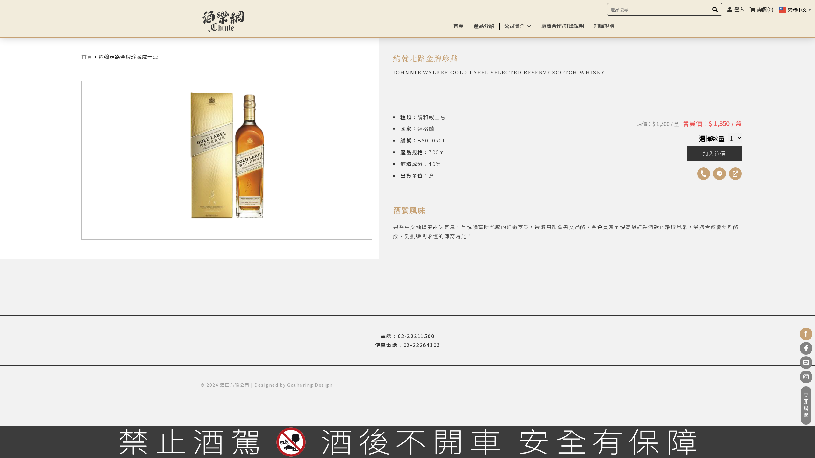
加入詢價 (714, 153)
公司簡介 (514, 26)
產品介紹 (484, 26)
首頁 (458, 26)
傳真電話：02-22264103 (407, 345)
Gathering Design (310, 385)
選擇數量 (712, 138)
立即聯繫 (806, 405)
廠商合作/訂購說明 (562, 26)
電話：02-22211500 (407, 336)
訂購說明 (604, 26)
